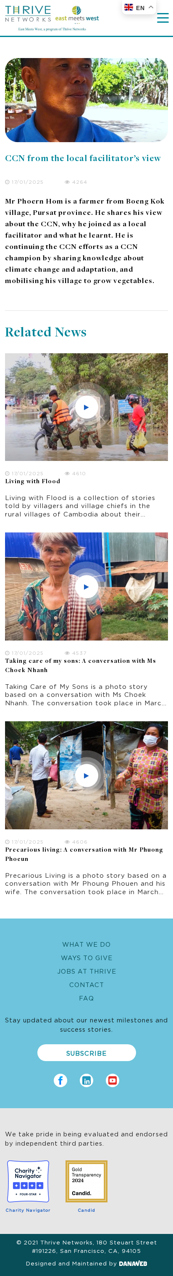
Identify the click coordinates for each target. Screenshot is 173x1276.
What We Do (86, 944)
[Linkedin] (86, 1078)
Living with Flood (32, 482)
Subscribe (86, 1053)
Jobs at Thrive (86, 971)
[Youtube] (112, 1078)
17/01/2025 (27, 181)
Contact (86, 984)
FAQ (86, 998)
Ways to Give (87, 957)
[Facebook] (60, 1078)
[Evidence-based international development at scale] (52, 16)
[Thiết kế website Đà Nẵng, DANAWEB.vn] (133, 1263)
